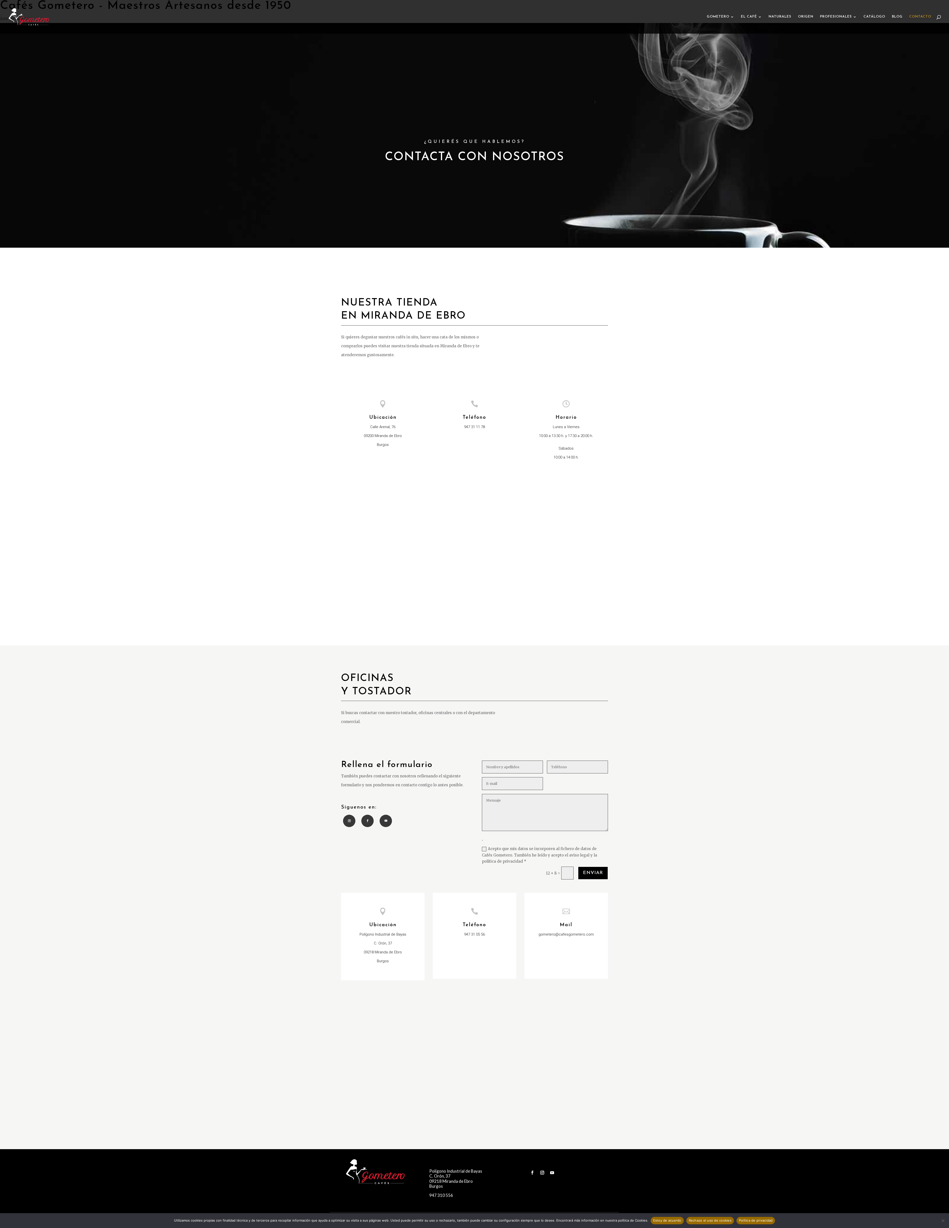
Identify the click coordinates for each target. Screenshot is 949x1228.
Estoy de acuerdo (667, 1220)
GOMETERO (718, 17)
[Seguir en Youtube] (386, 821)
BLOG (897, 17)
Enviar (593, 873)
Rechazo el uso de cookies (710, 1220)
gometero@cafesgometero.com (566, 934)
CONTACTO (920, 17)
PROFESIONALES (836, 17)
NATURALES (780, 17)
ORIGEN (805, 17)
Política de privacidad (756, 1220)
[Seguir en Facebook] (367, 821)
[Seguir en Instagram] (349, 821)
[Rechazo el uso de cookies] (942, 1220)
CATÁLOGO (874, 17)
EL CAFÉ (749, 17)
